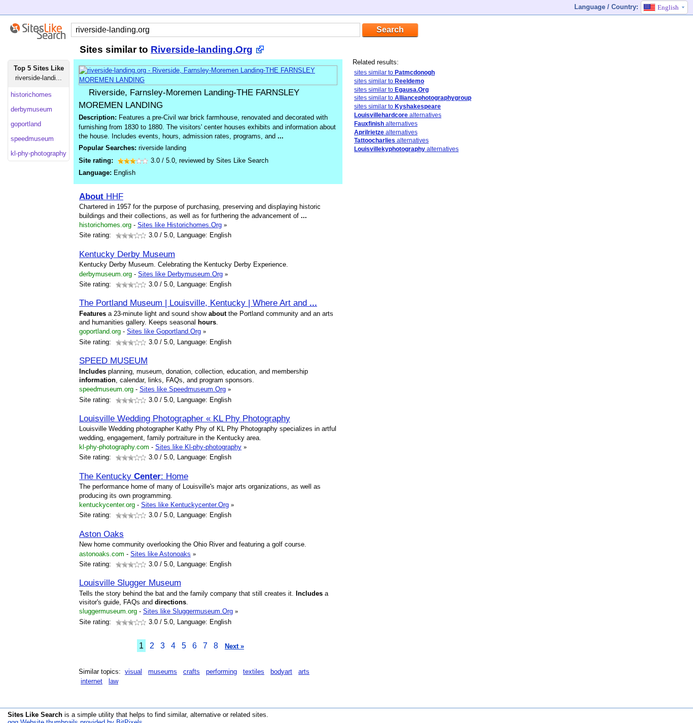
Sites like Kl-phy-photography (198, 447)
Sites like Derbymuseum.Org (180, 274)
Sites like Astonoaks (160, 554)
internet (91, 681)
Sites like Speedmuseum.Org (183, 389)
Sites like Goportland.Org (164, 331)
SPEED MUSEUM (113, 360)
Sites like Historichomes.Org (179, 225)
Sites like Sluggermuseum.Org (188, 611)
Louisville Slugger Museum (130, 582)
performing (221, 671)
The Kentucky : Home (133, 476)
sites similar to (394, 72)
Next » (234, 646)
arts (303, 671)
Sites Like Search (35, 714)
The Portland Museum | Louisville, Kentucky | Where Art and (198, 303)
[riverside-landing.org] (208, 80)
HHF (101, 196)
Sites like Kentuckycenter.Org (185, 505)
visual (133, 671)
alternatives (397, 115)
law (113, 681)
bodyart (281, 671)
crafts (191, 671)
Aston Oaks (101, 534)
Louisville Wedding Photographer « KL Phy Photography (184, 418)
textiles (253, 671)
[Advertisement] (429, 321)
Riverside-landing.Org (202, 49)
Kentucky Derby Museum (127, 254)
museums (162, 671)
